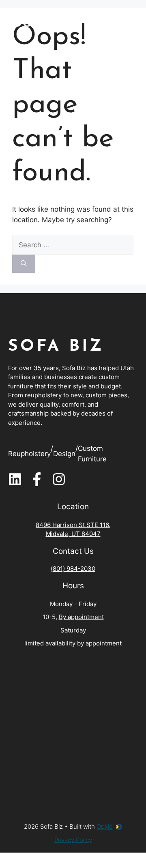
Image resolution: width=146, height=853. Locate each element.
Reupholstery (29, 454)
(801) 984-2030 (73, 568)
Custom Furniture (92, 453)
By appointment (81, 617)
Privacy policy (73, 840)
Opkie (105, 826)
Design (64, 454)
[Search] (23, 264)
